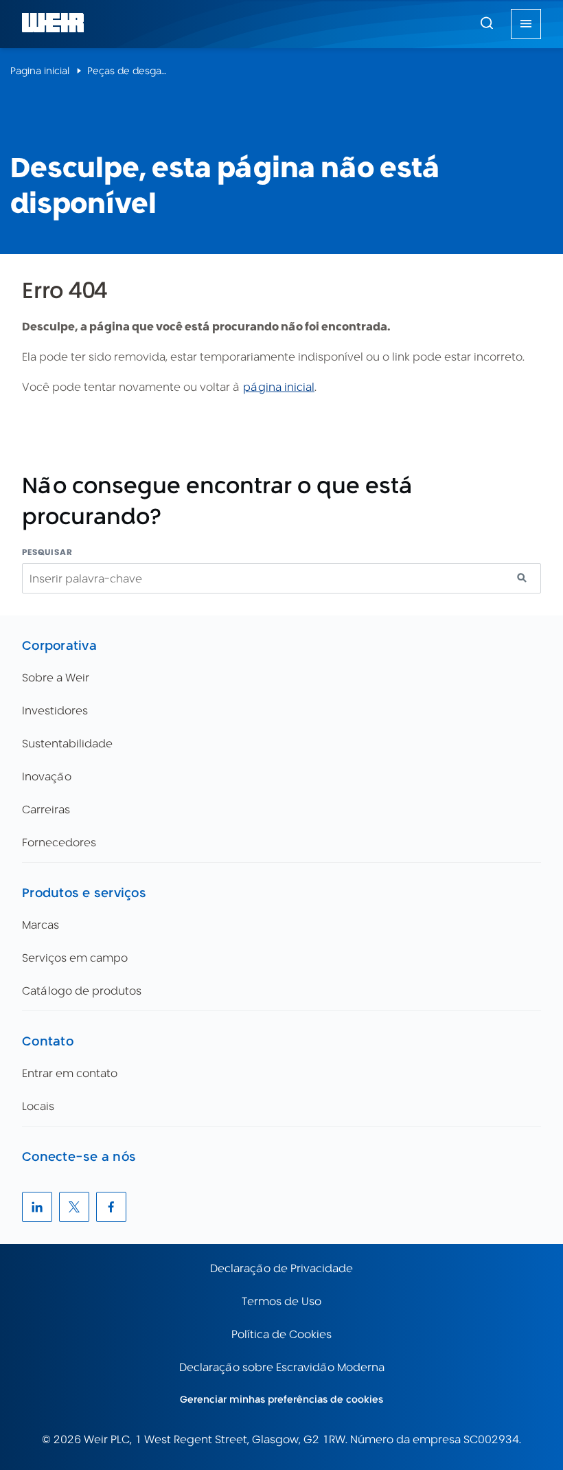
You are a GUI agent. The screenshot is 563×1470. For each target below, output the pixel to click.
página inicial (278, 387)
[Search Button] (486, 24)
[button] (487, 22)
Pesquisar (47, 552)
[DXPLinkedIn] (37, 1207)
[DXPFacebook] (111, 1207)
